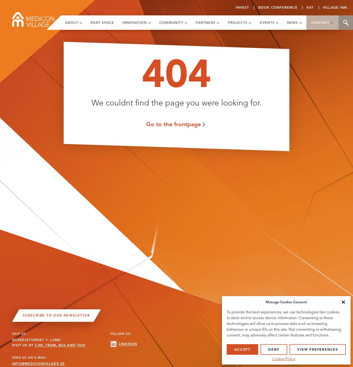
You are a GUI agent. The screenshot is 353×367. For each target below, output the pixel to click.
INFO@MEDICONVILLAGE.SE (38, 364)
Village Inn (335, 8)
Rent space (102, 23)
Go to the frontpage (173, 124)
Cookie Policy (283, 359)
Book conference (278, 8)
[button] (343, 302)
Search (346, 22)
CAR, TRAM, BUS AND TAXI (60, 345)
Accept (242, 350)
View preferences (317, 350)
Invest (242, 8)
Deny (274, 350)
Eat (310, 8)
